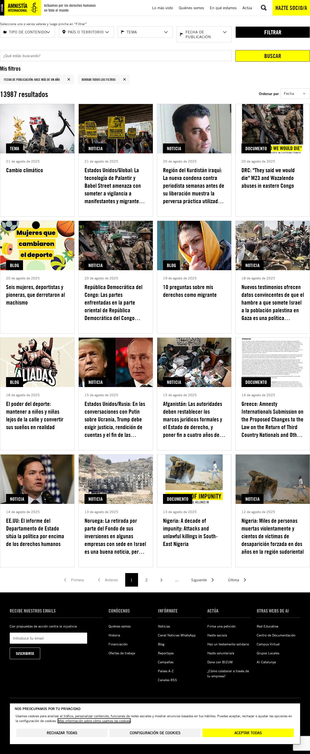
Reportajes (166, 653)
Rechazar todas (62, 733)
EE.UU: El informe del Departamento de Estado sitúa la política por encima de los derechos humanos (35, 532)
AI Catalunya (266, 662)
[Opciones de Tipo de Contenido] (48, 32)
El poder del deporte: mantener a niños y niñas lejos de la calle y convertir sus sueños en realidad (34, 415)
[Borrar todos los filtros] (124, 79)
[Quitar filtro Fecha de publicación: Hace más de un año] (69, 79)
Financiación (118, 644)
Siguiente (199, 579)
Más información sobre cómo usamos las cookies (94, 721)
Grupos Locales (268, 653)
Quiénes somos (119, 626)
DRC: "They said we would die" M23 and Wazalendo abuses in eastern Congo (268, 177)
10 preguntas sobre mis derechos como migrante (190, 290)
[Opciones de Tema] (166, 32)
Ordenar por (269, 93)
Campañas (165, 662)
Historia (114, 635)
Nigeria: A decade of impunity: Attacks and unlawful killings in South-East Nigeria (190, 532)
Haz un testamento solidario (228, 644)
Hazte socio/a (291, 7)
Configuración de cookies (155, 733)
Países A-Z (166, 671)
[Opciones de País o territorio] (107, 32)
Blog (161, 644)
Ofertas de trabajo (121, 653)
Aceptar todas (248, 733)
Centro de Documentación (276, 635)
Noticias (164, 626)
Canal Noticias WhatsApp (177, 635)
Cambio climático (24, 170)
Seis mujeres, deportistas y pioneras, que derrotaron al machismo (35, 294)
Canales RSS (167, 680)
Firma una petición (221, 626)
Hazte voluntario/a (220, 653)
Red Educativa (267, 626)
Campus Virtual (268, 644)
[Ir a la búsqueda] (263, 7)
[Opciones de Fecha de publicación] (225, 32)
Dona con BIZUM (220, 662)
